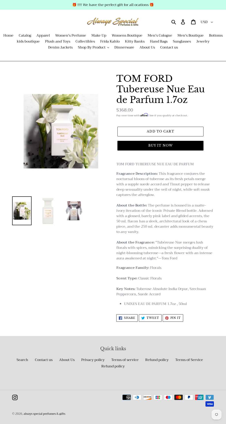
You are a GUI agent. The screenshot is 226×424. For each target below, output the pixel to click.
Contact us (44, 360)
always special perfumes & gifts (44, 413)
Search (22, 360)
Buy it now (160, 145)
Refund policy (157, 360)
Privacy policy (93, 360)
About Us (67, 360)
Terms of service (125, 360)
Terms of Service (189, 360)
